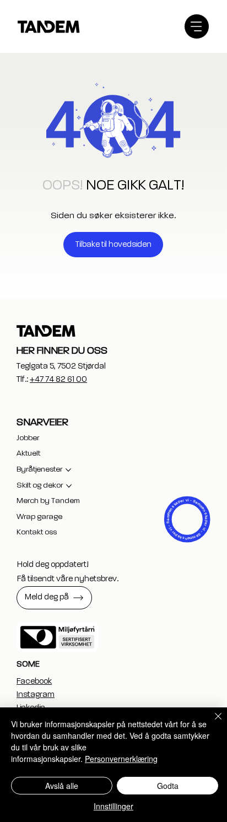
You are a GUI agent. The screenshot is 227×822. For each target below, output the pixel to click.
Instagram (36, 695)
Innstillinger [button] (113, 806)
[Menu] (196, 26)
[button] (54, 597)
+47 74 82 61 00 (58, 379)
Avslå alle (61, 785)
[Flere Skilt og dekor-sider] (69, 486)
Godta (168, 785)
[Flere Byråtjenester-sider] (68, 470)
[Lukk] (211, 723)
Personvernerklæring (121, 758)
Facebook (34, 681)
